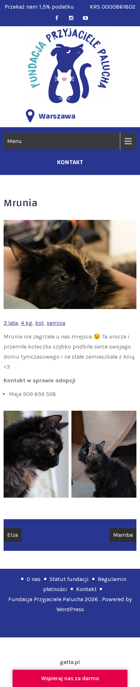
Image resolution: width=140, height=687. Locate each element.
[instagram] (71, 18)
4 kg (26, 322)
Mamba (123, 534)
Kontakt (86, 589)
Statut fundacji (69, 579)
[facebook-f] (56, 18)
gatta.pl (70, 662)
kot (39, 322)
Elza (12, 534)
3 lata (11, 322)
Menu (14, 141)
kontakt (70, 162)
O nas (34, 579)
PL (132, 10)
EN (123, 10)
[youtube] (85, 18)
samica (56, 322)
